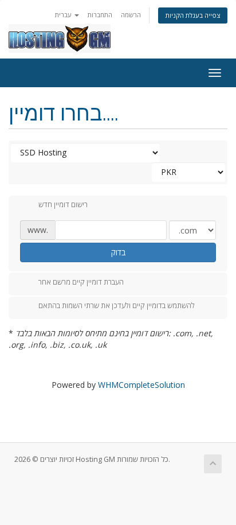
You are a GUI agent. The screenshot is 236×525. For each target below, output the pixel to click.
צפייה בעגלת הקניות (193, 15)
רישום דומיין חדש (63, 205)
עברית (64, 14)
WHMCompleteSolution (141, 384)
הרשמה (131, 14)
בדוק (118, 252)
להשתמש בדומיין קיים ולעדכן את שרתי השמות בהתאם (116, 306)
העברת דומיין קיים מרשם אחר (81, 282)
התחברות (100, 14)
